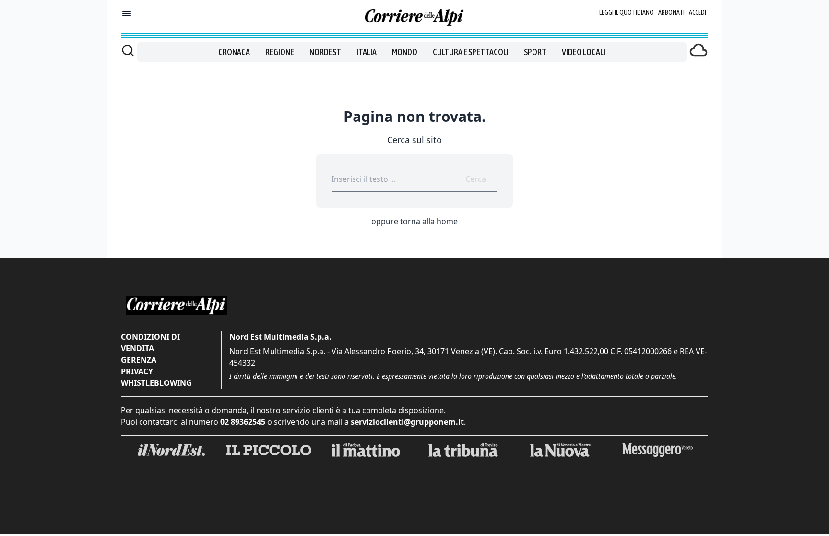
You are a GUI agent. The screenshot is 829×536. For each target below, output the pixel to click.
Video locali (583, 52)
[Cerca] (128, 50)
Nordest (325, 52)
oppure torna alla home (414, 221)
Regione (279, 52)
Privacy (137, 371)
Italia (366, 52)
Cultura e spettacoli (471, 52)
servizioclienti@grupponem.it (407, 422)
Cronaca (234, 52)
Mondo (404, 52)
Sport (535, 52)
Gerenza (138, 360)
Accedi (697, 12)
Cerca (475, 179)
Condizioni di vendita (150, 343)
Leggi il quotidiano (626, 12)
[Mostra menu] (126, 13)
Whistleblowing (156, 383)
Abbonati (671, 12)
